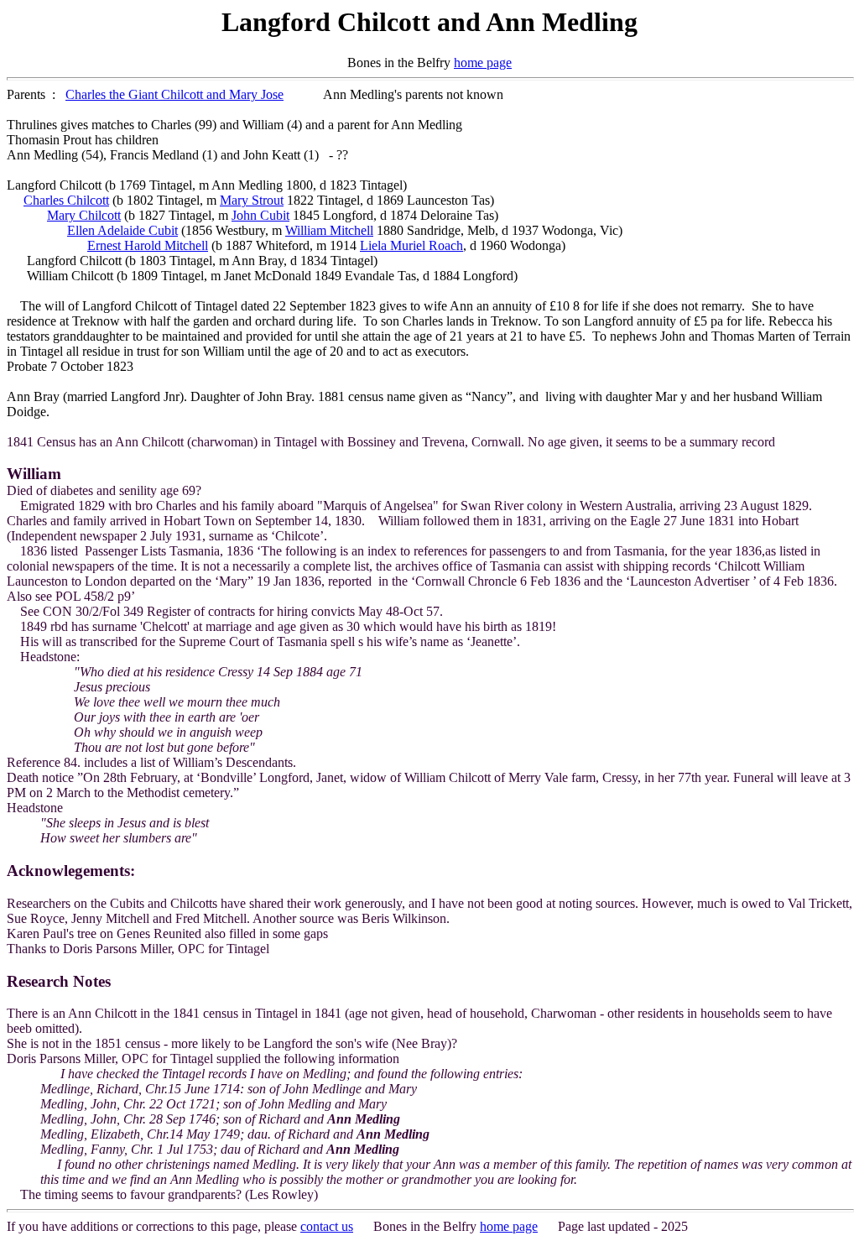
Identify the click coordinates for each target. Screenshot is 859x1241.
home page (483, 62)
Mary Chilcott (84, 215)
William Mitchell (329, 230)
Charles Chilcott (66, 200)
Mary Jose (256, 94)
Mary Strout (252, 200)
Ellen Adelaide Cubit (122, 230)
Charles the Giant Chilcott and (147, 94)
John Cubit (260, 215)
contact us (326, 1226)
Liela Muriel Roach (411, 245)
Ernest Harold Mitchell (147, 245)
